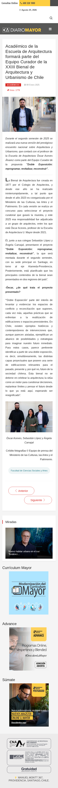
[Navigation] (50, 29)
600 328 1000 (28, 3)
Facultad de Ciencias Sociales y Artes (29, 470)
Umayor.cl (54, 3)
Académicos (13, 85)
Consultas (10, 3)
